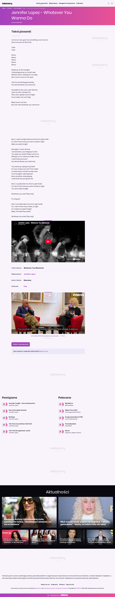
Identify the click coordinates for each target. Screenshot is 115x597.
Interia (3, 8)
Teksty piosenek (17, 8)
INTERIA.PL (78, 588)
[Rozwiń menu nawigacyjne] (112, 3)
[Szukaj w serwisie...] (108, 3)
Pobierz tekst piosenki (20, 344)
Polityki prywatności (49, 588)
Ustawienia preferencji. (62, 588)
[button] (41, 3)
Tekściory (9, 8)
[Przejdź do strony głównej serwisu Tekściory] (7, 3)
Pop (24, 8)
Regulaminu (38, 588)
